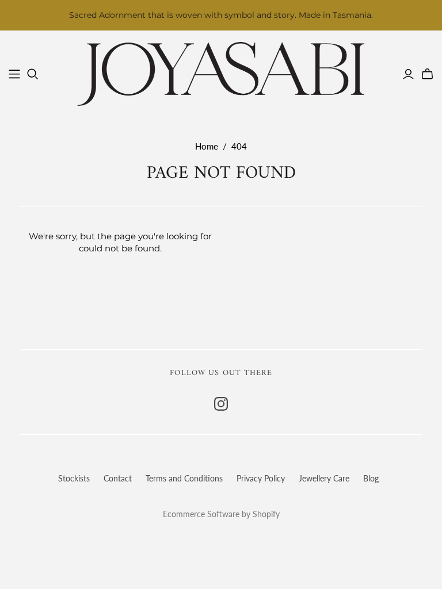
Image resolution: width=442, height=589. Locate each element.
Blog (371, 478)
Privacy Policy (261, 478)
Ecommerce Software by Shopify (221, 514)
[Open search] (33, 74)
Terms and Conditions (184, 478)
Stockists (74, 478)
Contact (118, 478)
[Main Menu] (14, 74)
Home (206, 146)
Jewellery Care (324, 478)
